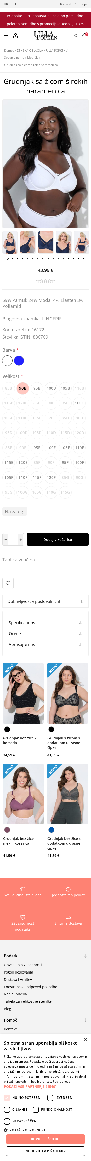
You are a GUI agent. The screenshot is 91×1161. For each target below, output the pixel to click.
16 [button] (83, 259)
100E (51, 447)
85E (8, 447)
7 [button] (38, 259)
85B (8, 388)
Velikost (11, 376)
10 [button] (53, 259)
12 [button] (63, 259)
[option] (10, 242)
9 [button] (48, 259)
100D (23, 432)
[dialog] (45, 1097)
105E (65, 447)
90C (51, 402)
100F (79, 462)
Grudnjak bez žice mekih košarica (18, 841)
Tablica (9, 560)
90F (51, 462)
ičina (30, 560)
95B (36, 388)
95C (65, 402)
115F (37, 477)
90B (22, 388)
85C (36, 402)
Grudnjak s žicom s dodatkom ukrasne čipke (63, 743)
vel (21, 560)
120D (79, 432)
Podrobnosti (62, 1081)
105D (37, 432)
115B (8, 402)
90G (79, 477)
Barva (9, 350)
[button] (45, 1086)
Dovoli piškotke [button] (45, 1139)
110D (51, 432)
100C (79, 402)
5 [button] (28, 259)
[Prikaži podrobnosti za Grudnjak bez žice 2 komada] (23, 693)
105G (37, 492)
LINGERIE (52, 319)
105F (8, 477)
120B (23, 402)
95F (65, 462)
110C (23, 417)
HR (6, 4)
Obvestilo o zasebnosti (23, 964)
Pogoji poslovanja (18, 972)
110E (79, 447)
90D (79, 417)
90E (22, 447)
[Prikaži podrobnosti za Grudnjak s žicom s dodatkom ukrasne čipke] (67, 693)
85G (65, 477)
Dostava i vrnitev (18, 979)
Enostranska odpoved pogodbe (30, 986)
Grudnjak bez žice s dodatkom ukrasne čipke (64, 843)
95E (37, 447)
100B (51, 388)
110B (79, 388)
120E (22, 462)
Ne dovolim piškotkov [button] (45, 1151)
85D (65, 417)
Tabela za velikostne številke (28, 1001)
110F (22, 477)
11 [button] (58, 259)
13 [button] (68, 259)
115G (65, 492)
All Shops (81, 4)
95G (8, 492)
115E (8, 462)
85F (37, 462)
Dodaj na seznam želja (8, 583)
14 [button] (73, 259)
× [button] (85, 1040)
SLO (14, 4)
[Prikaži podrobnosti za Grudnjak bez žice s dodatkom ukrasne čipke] (67, 794)
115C (37, 417)
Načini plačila (15, 994)
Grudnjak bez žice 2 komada (20, 740)
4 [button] (23, 259)
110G (51, 492)
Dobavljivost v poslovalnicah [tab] (34, 601)
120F (51, 477)
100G (23, 492)
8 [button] (43, 259)
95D (8, 432)
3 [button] (18, 259)
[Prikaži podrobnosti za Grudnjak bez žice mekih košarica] (23, 794)
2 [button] (13, 259)
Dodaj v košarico (57, 539)
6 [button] (33, 259)
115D (65, 432)
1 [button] (8, 259)
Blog (7, 1008)
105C (8, 417)
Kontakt (65, 4)
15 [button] (78, 259)
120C (51, 417)
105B (65, 388)
